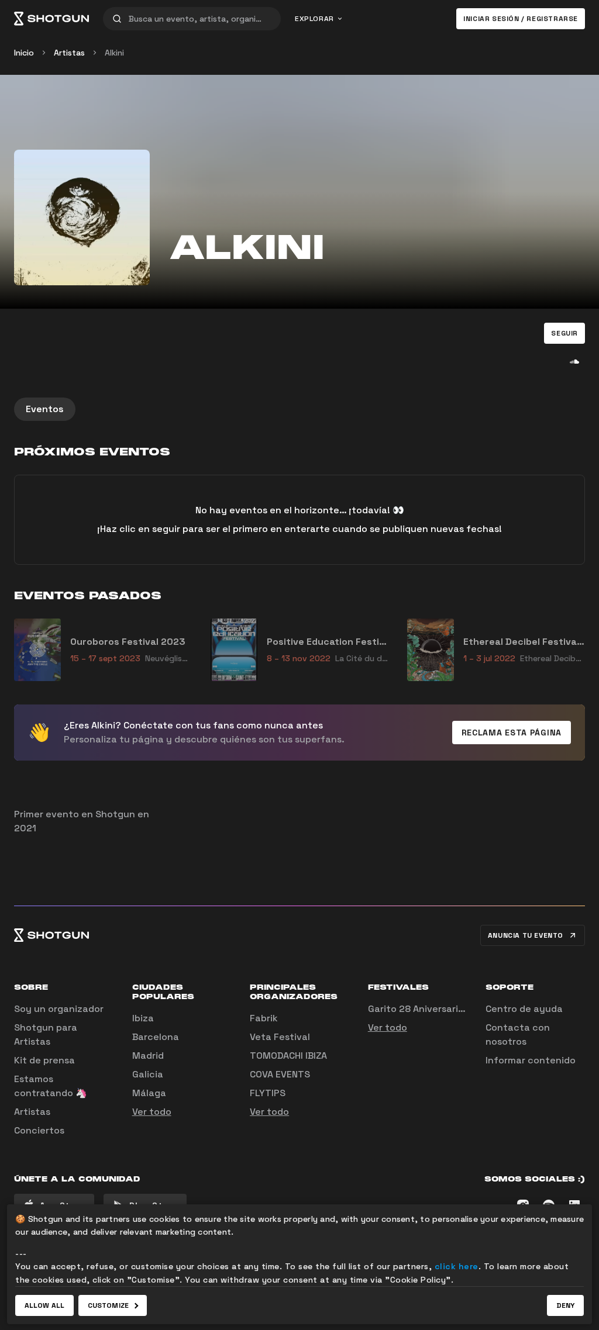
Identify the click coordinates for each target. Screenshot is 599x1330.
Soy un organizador (59, 1009)
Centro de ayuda (524, 1009)
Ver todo (151, 1112)
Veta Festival (280, 1037)
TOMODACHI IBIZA (288, 1055)
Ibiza (143, 1018)
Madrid (148, 1055)
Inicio (24, 52)
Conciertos (39, 1130)
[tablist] (299, 409)
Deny (565, 1305)
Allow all (44, 1305)
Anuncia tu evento (525, 935)
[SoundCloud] (574, 361)
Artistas (69, 52)
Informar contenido (531, 1060)
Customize (108, 1305)
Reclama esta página (512, 732)
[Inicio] (51, 19)
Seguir (564, 333)
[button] (564, 333)
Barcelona (155, 1037)
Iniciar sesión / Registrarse (520, 18)
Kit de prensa (44, 1060)
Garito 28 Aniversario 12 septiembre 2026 (462, 1009)
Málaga (149, 1093)
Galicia (147, 1074)
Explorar (314, 18)
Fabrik (264, 1018)
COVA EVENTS (280, 1074)
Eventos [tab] (45, 409)
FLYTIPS (267, 1093)
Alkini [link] (114, 52)
